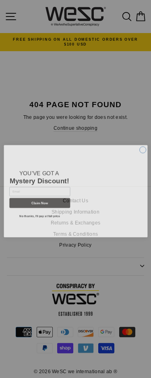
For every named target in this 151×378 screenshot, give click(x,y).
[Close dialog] (142, 146)
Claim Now (39, 201)
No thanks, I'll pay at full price (39, 214)
